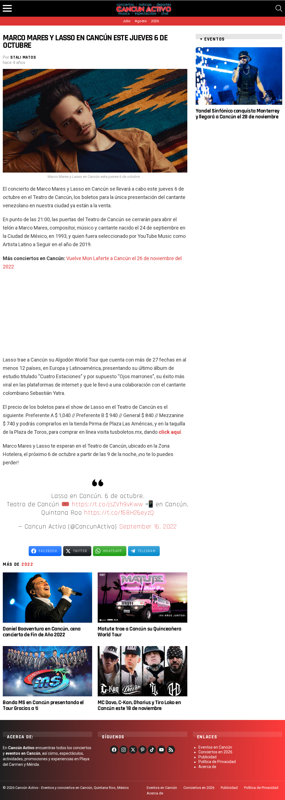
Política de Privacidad (217, 761)
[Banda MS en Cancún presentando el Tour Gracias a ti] (47, 671)
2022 (27, 564)
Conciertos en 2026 (215, 752)
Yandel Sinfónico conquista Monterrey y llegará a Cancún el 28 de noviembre (237, 113)
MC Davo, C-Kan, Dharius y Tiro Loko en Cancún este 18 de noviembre (139, 705)
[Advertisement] (95, 315)
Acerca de (207, 766)
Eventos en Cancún (215, 747)
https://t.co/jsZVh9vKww (107, 504)
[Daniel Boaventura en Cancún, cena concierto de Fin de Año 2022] (47, 597)
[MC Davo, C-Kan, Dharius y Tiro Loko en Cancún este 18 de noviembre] (142, 671)
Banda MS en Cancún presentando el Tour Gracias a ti (43, 705)
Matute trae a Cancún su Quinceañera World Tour (139, 631)
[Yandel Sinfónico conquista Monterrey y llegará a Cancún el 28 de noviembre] (239, 76)
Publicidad (207, 757)
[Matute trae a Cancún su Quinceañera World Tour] (142, 597)
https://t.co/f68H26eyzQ (119, 513)
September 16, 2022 (148, 526)
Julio (127, 21)
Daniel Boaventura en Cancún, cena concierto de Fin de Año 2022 (42, 631)
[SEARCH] (279, 8)
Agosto (141, 21)
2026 (155, 21)
